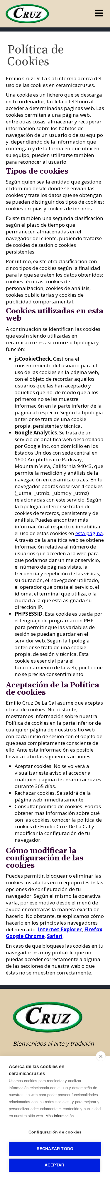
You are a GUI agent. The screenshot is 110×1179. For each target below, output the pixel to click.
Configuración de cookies (55, 1132)
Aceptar (54, 1165)
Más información (59, 1116)
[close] (101, 1056)
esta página (89, 533)
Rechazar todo (55, 1149)
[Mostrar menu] (99, 14)
